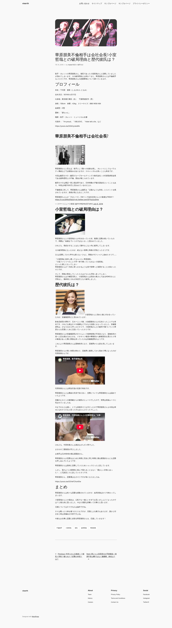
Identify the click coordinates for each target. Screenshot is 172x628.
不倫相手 (59, 528)
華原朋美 (93, 528)
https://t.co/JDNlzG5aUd (65, 200)
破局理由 (84, 528)
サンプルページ (110, 3)
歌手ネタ (80, 65)
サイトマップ (97, 3)
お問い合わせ (84, 3)
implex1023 (72, 65)
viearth (25, 3)
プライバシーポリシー (141, 3)
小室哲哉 (68, 528)
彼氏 (76, 528)
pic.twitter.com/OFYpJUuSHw (87, 200)
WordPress (35, 616)
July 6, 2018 (98, 204)
